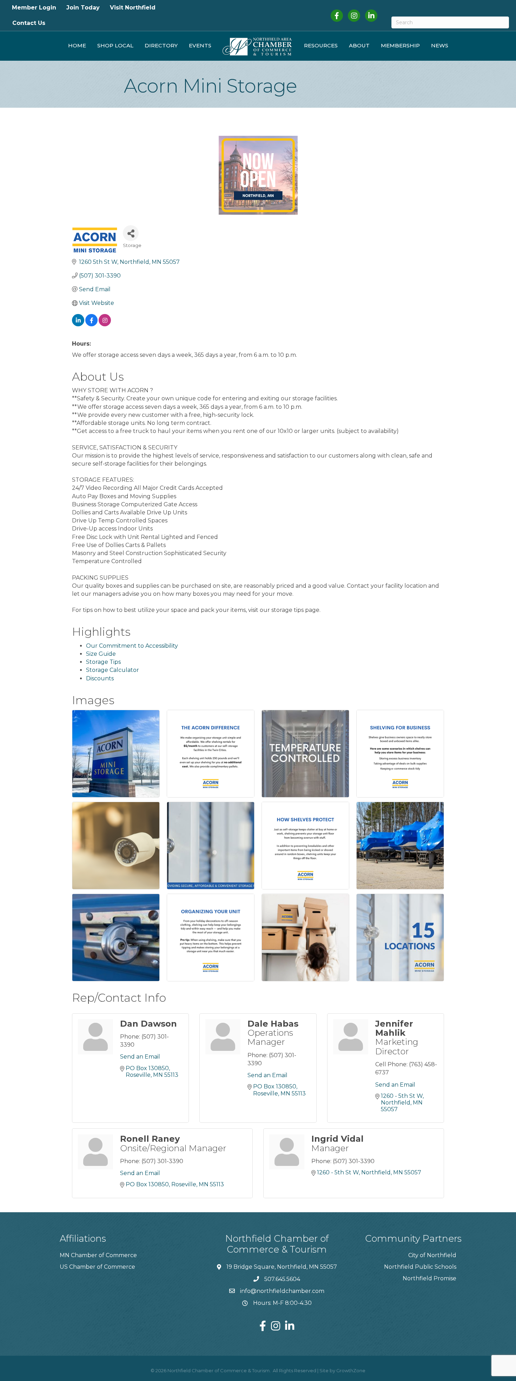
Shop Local (115, 45)
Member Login (34, 7)
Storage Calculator (112, 670)
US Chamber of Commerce (97, 1266)
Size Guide (101, 654)
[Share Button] (131, 233)
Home (77, 45)
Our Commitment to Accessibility (132, 645)
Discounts (100, 678)
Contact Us (28, 23)
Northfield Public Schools (420, 1266)
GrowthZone (350, 1370)
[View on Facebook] (91, 324)
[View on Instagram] (105, 324)
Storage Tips (103, 662)
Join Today (83, 7)
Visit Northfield (133, 7)
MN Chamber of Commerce (98, 1255)
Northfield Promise (429, 1278)
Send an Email (140, 1056)
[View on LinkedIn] (78, 324)
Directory (161, 45)
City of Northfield (432, 1255)
